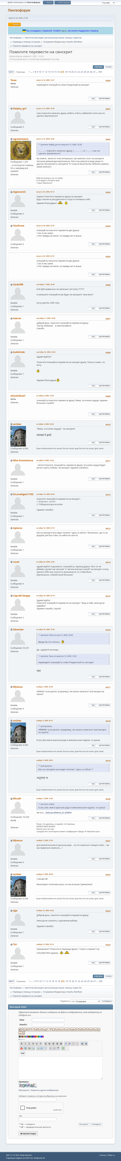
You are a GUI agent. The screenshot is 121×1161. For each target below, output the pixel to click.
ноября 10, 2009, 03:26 (45, 910)
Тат (15, 944)
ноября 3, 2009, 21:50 (44, 840)
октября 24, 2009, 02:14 (45, 595)
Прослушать (24, 1090)
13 (49, 72)
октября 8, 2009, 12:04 (45, 396)
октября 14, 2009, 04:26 (45, 494)
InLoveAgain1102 (23, 494)
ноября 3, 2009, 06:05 (44, 760)
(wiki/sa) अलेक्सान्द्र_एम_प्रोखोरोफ (59, 812)
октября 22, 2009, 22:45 (45, 562)
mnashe (69, 42)
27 (94, 72)
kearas (17, 318)
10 (40, 72)
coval (16, 561)
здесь (64, 30)
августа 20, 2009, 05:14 (45, 192)
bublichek (19, 352)
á (19, 1039)
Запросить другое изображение (45, 1090)
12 (46, 72)
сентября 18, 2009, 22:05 (45, 352)
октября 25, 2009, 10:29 (45, 629)
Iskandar (18, 629)
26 (91, 72)
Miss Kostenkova (23, 460)
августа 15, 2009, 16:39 (45, 108)
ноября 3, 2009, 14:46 (44, 798)
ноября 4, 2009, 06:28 (44, 874)
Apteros (17, 528)
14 (52, 72)
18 (66, 72)
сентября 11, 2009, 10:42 (45, 318)
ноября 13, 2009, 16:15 (45, 944)
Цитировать (104, 98)
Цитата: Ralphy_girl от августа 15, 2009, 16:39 (61, 144)
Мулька (18, 686)
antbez (17, 424)
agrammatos (20, 139)
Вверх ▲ (111, 1155)
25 (88, 72)
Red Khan (77, 42)
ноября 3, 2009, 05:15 (44, 720)
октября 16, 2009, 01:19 (45, 528)
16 (58, 72)
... (32, 72)
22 (78, 72)
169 (100, 72)
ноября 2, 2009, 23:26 (44, 687)
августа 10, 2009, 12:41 (45, 80)
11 (43, 72)
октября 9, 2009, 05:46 (45, 424)
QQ (93, 98)
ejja (15, 910)
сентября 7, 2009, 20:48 (45, 284)
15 (55, 72)
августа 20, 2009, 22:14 (45, 256)
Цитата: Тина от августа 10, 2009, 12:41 (59, 656)
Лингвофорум (19, 10)
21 (75, 72)
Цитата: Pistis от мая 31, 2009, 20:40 (57, 635)
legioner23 (19, 191)
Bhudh (17, 798)
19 (69, 72)
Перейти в (65, 1001)
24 (85, 72)
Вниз (11, 72)
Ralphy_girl (19, 108)
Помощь (102, 1155)
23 (82, 72)
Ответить (98, 67)
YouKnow (18, 225)
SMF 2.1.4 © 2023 (12, 1155)
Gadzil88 (18, 284)
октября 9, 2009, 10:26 (45, 460)
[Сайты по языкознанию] (11, 823)
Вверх (11, 981)
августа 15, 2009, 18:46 (45, 139)
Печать (109, 67)
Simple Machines (26, 1155)
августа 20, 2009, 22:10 (45, 225)
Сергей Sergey (21, 595)
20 (72, 72)
